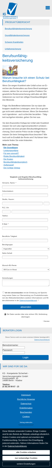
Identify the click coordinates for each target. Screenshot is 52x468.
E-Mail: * (5, 224)
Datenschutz (26, 404)
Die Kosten (8, 159)
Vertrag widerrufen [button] (26, 422)
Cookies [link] (26, 417)
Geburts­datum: (8, 191)
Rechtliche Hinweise (26, 399)
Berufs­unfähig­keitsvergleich (15, 162)
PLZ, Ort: (5, 208)
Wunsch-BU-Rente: (9, 265)
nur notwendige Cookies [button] (26, 458)
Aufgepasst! (9, 165)
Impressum (26, 395)
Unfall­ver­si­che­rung (13, 49)
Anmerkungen (7, 278)
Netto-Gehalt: (7, 253)
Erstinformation (26, 408)
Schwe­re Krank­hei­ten (14, 42)
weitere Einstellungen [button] (26, 464)
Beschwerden (26, 412)
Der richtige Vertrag (12, 168)
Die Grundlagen (11, 148)
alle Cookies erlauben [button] (26, 452)
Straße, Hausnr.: (8, 199)
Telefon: (5, 216)
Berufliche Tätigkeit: (9, 236)
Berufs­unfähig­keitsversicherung (18, 29)
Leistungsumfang (11, 151)
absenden (26, 307)
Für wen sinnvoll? (11, 153)
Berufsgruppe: (7, 245)
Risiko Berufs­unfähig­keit (14, 156)
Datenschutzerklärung (28, 300)
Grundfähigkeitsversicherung (17, 35)
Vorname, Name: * (9, 183)
